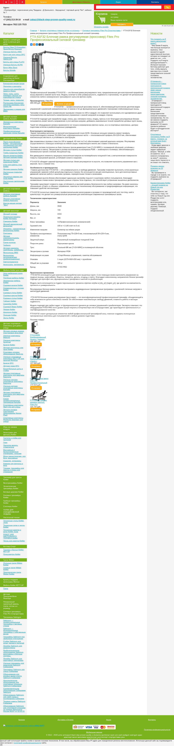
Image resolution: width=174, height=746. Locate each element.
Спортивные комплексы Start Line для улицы (13, 406)
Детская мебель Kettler (12, 138)
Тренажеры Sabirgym (12, 617)
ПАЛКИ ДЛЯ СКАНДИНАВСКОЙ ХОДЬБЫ (11, 512)
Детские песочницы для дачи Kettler (13, 348)
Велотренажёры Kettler (13, 483)
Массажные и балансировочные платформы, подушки (12, 451)
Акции (118, 2)
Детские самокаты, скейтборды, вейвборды (13, 249)
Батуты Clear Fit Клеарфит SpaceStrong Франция (14, 48)
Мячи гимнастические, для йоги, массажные (14, 457)
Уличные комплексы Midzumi (11, 336)
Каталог (43, 2)
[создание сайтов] (11, 726)
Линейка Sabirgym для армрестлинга (12, 647)
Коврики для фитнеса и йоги (13, 464)
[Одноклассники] (34, 44)
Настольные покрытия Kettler (12, 173)
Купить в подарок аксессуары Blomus (11, 581)
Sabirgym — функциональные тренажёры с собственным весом (14, 631)
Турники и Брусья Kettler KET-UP (13, 551)
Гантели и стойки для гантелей (12, 439)
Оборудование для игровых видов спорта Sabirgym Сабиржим (12, 676)
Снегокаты (7, 233)
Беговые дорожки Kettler (13, 492)
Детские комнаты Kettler (13, 169)
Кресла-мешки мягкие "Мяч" (12, 204)
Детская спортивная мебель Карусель (11, 199)
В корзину (47, 104)
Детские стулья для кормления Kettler (11, 161)
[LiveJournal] (42, 44)
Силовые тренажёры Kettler (12, 496)
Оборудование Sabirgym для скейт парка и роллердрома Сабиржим (13, 697)
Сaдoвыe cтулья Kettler (13, 298)
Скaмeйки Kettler (10, 304)
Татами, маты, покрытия (13, 100)
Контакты (155, 2)
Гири (5, 442)
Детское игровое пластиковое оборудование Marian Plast (12, 412)
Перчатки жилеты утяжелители (10, 446)
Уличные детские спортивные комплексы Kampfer (13, 388)
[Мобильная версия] (17, 2)
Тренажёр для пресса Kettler (12, 478)
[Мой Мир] (37, 44)
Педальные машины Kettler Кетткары (11, 218)
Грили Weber (8, 560)
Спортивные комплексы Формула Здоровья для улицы (13, 419)
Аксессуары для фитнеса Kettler (10, 433)
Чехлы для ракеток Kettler (14, 541)
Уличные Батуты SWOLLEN (10, 58)
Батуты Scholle (9, 70)
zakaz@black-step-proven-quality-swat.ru (52, 19)
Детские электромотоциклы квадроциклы (11, 238)
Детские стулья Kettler (12, 150)
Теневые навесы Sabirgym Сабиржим (14, 702)
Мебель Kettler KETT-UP (13, 585)
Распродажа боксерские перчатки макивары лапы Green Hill (13, 104)
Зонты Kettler (8, 318)
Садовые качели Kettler (13, 285)
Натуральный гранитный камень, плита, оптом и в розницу (11, 605)
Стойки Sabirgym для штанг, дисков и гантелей (13, 642)
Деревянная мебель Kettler (11, 282)
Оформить (122, 24)
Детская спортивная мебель (11, 190)
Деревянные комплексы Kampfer (13, 123)
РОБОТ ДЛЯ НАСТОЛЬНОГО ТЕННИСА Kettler (10, 536)
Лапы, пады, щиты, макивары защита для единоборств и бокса (12, 95)
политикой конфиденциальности (27, 743)
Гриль (5, 589)
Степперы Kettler (10, 506)
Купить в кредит (64, 104)
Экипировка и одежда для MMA (14, 110)
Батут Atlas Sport (10, 68)
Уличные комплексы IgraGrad (11, 341)
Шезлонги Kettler (10, 312)
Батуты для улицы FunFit (13, 62)
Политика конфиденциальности (157, 730)
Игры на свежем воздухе (10, 428)
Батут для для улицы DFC (14, 55)
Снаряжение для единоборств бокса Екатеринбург (11, 78)
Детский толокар (10, 214)
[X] (40, 44)
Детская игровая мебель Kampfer (10, 118)
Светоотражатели (10, 262)
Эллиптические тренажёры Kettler (10, 487)
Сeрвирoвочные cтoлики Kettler (13, 289)
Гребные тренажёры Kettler (11, 502)
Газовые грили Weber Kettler (12, 568)
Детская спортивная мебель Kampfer (11, 195)
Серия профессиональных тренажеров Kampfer (12, 400)
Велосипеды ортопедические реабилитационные (11, 257)
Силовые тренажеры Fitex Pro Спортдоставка (13, 613)
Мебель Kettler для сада (13, 270)
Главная (33, 31)
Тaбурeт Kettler (9, 301)
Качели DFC (8, 363)
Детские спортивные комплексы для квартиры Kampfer (13, 394)
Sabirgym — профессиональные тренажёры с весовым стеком (12, 623)
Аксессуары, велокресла (13, 265)
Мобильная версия (94, 732)
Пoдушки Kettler (9, 315)
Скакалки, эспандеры (12, 461)
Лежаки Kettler (9, 309)
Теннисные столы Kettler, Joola (13, 522)
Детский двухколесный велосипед (12, 225)
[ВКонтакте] (31, 44)
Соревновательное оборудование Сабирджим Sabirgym (14, 690)
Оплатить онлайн (101, 27)
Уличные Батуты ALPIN (13, 65)
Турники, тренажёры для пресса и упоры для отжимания (13, 470)
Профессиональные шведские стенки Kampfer (14, 132)
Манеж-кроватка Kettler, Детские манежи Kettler (13, 156)
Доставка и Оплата (81, 2)
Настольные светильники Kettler (13, 182)
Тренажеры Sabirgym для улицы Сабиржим (14, 670)
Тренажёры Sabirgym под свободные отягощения (14, 638)
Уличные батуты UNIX (12, 52)
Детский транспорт (11, 211)
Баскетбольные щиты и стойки (13, 370)
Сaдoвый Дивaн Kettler (12, 307)
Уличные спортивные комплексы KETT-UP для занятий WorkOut (13, 358)
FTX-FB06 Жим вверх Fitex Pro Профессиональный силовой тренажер (39, 382)
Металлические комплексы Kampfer (11, 127)
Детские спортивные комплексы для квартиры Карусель (13, 375)
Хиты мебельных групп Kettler (13, 274)
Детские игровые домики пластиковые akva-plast (13, 332)
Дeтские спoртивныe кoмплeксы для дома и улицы (12, 325)
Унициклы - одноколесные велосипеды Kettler (14, 229)
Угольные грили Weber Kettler (12, 564)
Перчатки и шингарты (12, 86)
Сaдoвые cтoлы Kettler (12, 293)
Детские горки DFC (11, 366)
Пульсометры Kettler (11, 554)
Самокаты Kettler (10, 221)
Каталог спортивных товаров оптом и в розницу (60, 31)
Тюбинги (6, 245)
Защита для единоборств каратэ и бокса (13, 90)
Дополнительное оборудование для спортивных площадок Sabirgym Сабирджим (12, 683)
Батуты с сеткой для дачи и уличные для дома (11, 42)
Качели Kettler (9, 345)
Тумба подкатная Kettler (13, 153)
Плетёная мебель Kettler (13, 278)
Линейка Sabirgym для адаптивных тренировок (13, 659)
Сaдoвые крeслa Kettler (13, 295)
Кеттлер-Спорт (9, 546)
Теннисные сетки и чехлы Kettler (14, 526)
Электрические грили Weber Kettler (12, 573)
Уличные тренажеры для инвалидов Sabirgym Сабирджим (13, 665)
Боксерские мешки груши (13, 84)
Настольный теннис (11, 517)
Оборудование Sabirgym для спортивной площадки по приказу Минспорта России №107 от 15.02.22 (14, 708)
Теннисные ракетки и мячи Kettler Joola (12, 531)
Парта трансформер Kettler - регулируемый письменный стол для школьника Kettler (12, 144)
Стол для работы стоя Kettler (12, 166)
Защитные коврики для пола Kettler (13, 177)
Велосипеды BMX (10, 253)
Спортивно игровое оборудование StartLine (13, 353)
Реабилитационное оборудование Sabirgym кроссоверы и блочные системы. (13, 653)
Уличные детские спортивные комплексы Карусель (13, 381)
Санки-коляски (9, 242)
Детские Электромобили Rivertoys (10, 596)
